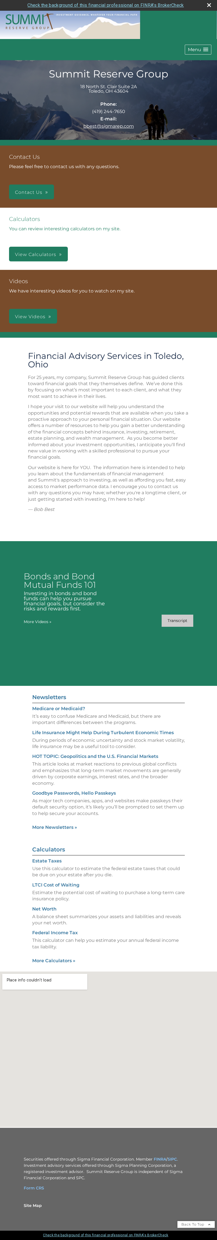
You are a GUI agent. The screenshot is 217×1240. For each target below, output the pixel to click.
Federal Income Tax (55, 932)
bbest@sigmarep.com (108, 126)
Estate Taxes (47, 861)
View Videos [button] (30, 316)
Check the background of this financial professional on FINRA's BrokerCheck (105, 5)
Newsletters (49, 697)
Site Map (33, 1205)
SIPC (172, 1159)
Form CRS (34, 1188)
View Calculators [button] (35, 254)
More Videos (37, 622)
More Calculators (53, 960)
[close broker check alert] (209, 5)
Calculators (48, 849)
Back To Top (193, 1224)
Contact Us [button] (28, 192)
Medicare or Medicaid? (58, 708)
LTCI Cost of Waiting (55, 885)
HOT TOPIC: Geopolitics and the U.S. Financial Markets (95, 756)
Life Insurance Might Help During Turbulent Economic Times (103, 732)
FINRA (160, 1159)
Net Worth (44, 909)
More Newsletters (54, 827)
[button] (198, 50)
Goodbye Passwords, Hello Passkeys (74, 793)
